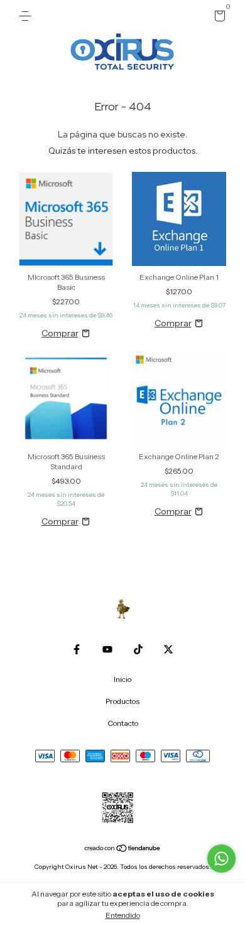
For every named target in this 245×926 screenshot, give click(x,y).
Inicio (122, 679)
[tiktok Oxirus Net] (138, 649)
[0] (217, 18)
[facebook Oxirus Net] (77, 649)
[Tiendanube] (123, 849)
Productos (122, 701)
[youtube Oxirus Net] (107, 649)
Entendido (123, 915)
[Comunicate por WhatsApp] (221, 858)
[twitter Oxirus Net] (168, 649)
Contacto (122, 723)
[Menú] (27, 16)
